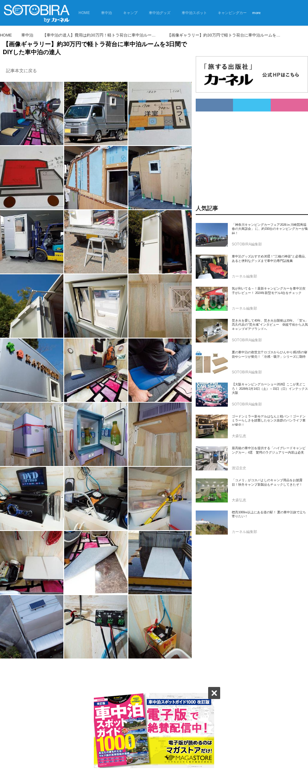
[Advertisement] (243, 151)
